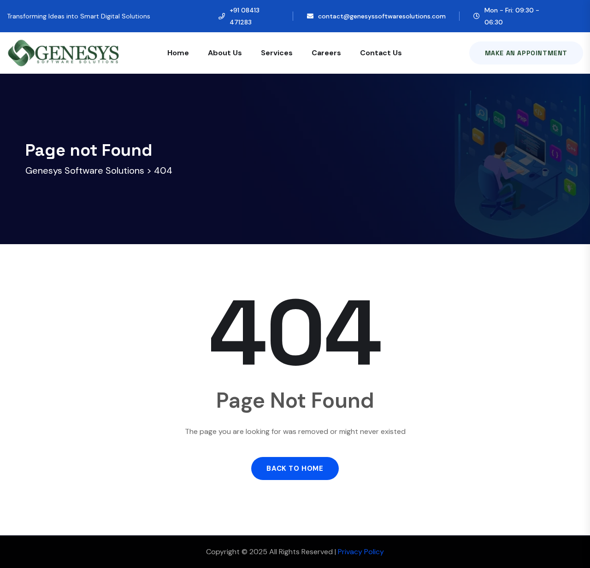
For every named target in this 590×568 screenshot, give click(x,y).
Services (277, 53)
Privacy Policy (361, 551)
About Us (225, 53)
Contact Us (381, 53)
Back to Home (294, 468)
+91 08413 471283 (245, 16)
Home (178, 53)
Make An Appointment (526, 53)
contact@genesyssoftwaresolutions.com (382, 16)
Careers (326, 53)
